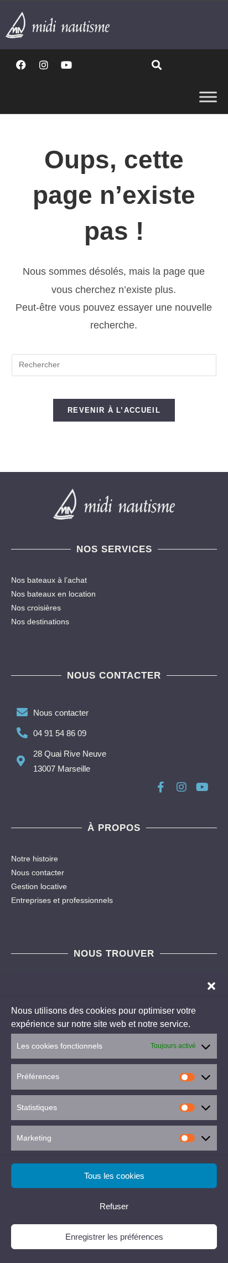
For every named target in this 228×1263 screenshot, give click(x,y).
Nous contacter (37, 872)
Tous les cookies (114, 1175)
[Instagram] (44, 65)
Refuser (114, 1206)
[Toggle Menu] (208, 96)
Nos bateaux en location (53, 593)
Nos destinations (40, 621)
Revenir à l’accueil (114, 410)
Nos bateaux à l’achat (49, 580)
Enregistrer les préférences (114, 1236)
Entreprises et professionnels (62, 900)
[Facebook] (21, 65)
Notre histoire (34, 858)
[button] (211, 986)
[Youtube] (66, 65)
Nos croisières (36, 607)
